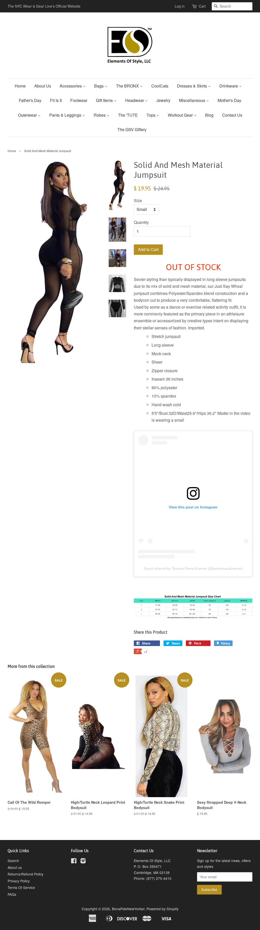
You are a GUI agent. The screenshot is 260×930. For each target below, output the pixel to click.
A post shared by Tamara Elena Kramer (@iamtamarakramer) (193, 568)
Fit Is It (56, 100)
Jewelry (163, 100)
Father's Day (30, 100)
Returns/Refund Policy (25, 874)
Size (138, 200)
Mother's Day (229, 100)
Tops (151, 115)
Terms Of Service (21, 887)
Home (20, 86)
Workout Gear (181, 115)
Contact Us (232, 115)
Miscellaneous (192, 100)
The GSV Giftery (132, 129)
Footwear (78, 100)
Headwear (135, 100)
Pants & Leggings (65, 115)
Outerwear (28, 115)
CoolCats (159, 86)
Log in (180, 6)
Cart (202, 6)
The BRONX (128, 86)
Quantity (141, 222)
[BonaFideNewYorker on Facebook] (74, 861)
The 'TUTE (128, 115)
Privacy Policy (19, 880)
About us (15, 867)
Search (13, 860)
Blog (209, 115)
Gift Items (105, 100)
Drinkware (229, 86)
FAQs (12, 894)
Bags (99, 86)
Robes (100, 115)
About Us (42, 86)
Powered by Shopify (162, 908)
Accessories (71, 86)
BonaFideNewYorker (128, 908)
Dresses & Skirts (192, 86)
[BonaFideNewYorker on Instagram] (83, 861)
